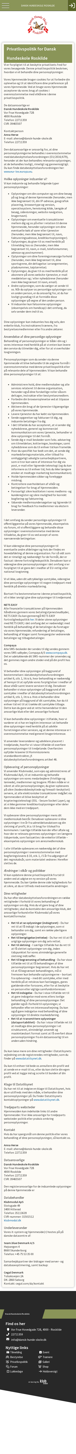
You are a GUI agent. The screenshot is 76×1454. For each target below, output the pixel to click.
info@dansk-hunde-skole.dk (28, 1339)
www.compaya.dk (56, 652)
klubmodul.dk (12, 1220)
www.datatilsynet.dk (28, 1058)
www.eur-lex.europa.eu (18, 171)
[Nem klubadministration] (38, 1383)
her (32, 619)
